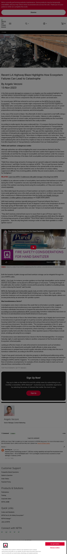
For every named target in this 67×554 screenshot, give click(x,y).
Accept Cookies (55, 544)
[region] (33, 547)
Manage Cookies (55, 547)
